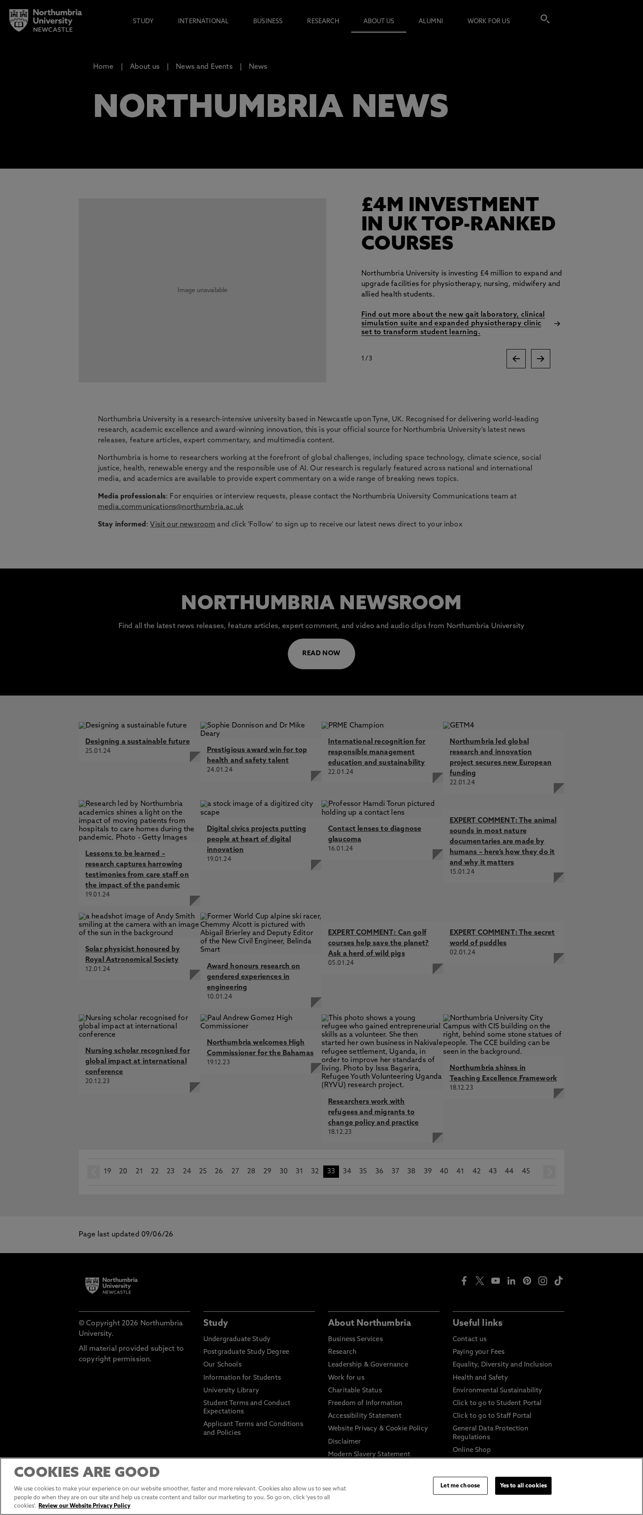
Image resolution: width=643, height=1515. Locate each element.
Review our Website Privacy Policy (84, 1506)
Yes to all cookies (523, 1485)
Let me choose (460, 1485)
